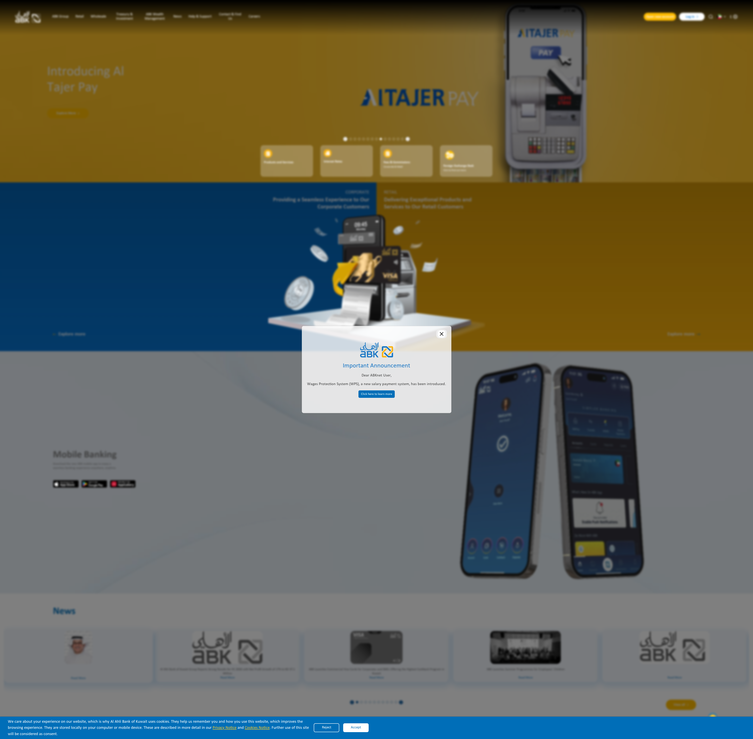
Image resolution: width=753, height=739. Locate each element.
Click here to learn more (376, 394)
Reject (326, 727)
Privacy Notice (224, 728)
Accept (356, 727)
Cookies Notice (257, 728)
